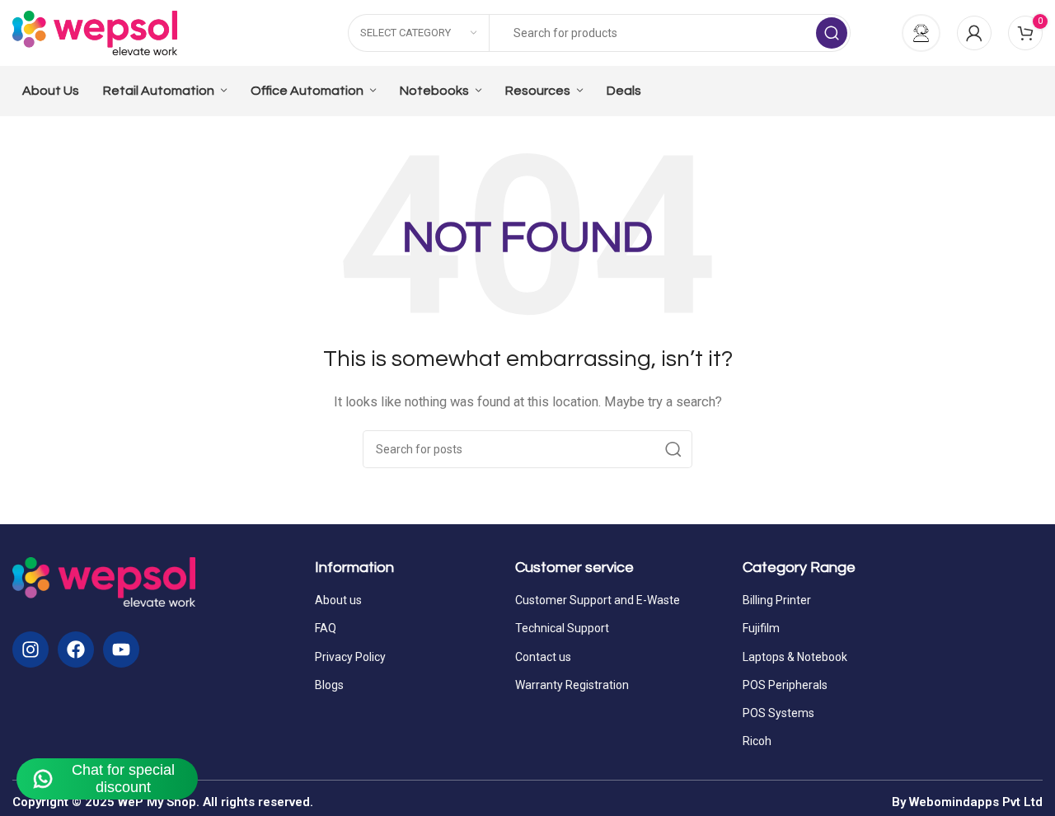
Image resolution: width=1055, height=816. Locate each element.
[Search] (831, 33)
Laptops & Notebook (795, 657)
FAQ (325, 628)
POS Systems (778, 713)
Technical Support (562, 628)
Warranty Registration (572, 685)
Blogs (329, 685)
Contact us (543, 657)
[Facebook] (76, 649)
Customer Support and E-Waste (597, 600)
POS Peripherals (785, 685)
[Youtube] (121, 649)
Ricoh (757, 741)
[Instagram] (30, 649)
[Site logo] (94, 32)
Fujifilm (761, 628)
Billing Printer (777, 600)
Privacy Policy (350, 657)
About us (338, 600)
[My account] (974, 32)
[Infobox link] (912, 33)
